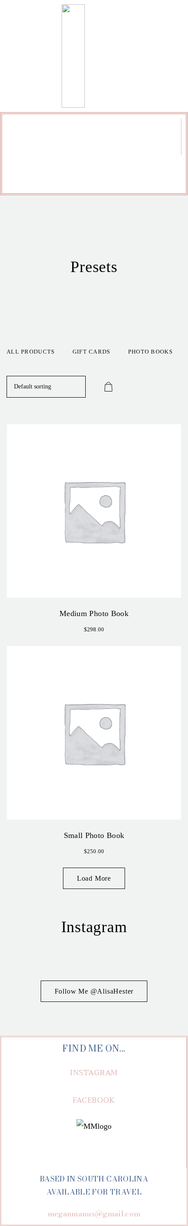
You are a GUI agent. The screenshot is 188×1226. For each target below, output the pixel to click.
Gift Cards (92, 351)
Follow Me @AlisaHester (94, 991)
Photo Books (150, 351)
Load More (94, 878)
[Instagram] (81, 173)
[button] (93, 141)
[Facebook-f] (106, 173)
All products (31, 351)
